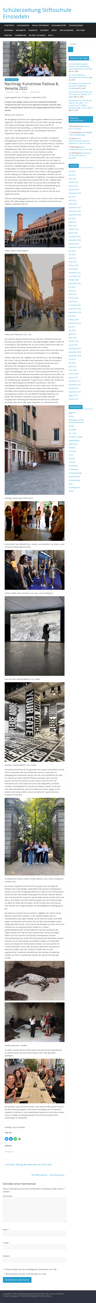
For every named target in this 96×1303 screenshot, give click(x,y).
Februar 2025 (74, 182)
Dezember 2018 (75, 348)
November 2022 (75, 240)
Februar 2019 (74, 341)
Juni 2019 (72, 327)
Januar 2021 (73, 301)
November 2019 (75, 323)
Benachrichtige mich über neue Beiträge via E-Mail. (26, 1274)
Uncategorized (74, 487)
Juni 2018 (72, 359)
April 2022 (72, 258)
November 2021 (75, 276)
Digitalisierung (67, 30)
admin (24, 92)
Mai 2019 (72, 330)
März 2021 (73, 294)
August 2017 (73, 395)
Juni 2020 (72, 316)
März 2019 (73, 338)
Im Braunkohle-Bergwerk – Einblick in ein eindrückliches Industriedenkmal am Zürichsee (80, 66)
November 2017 (75, 384)
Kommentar (20, 35)
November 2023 (75, 211)
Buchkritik (21, 30)
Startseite (9, 25)
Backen (71, 426)
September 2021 (75, 283)
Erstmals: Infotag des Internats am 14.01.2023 (27, 1164)
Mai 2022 (72, 254)
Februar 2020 (74, 319)
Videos (71, 491)
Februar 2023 (74, 229)
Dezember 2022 (75, 236)
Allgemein (72, 413)
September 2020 (75, 312)
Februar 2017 (74, 399)
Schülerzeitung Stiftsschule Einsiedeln (37, 13)
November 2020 (75, 309)
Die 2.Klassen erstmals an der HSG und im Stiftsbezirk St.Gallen (80, 85)
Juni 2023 (72, 218)
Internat (44, 30)
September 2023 (75, 215)
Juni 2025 (72, 171)
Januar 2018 (73, 377)
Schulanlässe (23, 25)
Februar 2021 (74, 298)
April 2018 (72, 366)
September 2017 (75, 392)
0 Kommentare (35, 92)
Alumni (71, 416)
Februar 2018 (74, 374)
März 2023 (73, 225)
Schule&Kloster (59, 25)
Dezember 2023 (75, 207)
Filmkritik (33, 30)
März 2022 (73, 262)
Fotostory (72, 451)
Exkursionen (73, 444)
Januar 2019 (73, 345)
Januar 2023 (73, 233)
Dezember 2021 (75, 272)
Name (6, 1229)
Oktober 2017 (74, 388)
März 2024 (73, 204)
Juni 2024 (72, 197)
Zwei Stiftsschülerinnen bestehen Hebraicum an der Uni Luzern (80, 140)
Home (71, 455)
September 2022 (75, 247)
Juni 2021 (72, 287)
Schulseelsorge (76, 25)
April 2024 (72, 200)
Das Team (80, 30)
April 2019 (72, 334)
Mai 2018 (72, 363)
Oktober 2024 (74, 189)
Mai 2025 (72, 175)
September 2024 (75, 193)
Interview (8, 30)
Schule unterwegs (40, 25)
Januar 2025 (73, 186)
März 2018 (73, 370)
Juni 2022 (72, 251)
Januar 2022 (73, 269)
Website (6, 1256)
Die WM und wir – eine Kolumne (49, 1175)
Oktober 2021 (74, 280)
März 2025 (73, 179)
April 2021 (72, 291)
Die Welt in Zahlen (37, 35)
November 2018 (75, 352)
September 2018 (75, 356)
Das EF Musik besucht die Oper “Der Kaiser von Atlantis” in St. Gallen (80, 94)
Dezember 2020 (75, 305)
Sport (54, 30)
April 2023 (72, 222)
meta (50, 35)
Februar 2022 (74, 265)
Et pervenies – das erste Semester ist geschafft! (80, 155)
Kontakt (8, 35)
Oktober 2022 (74, 244)
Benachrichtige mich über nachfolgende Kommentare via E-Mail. (31, 1269)
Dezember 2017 (75, 381)
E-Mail (6, 1243)
